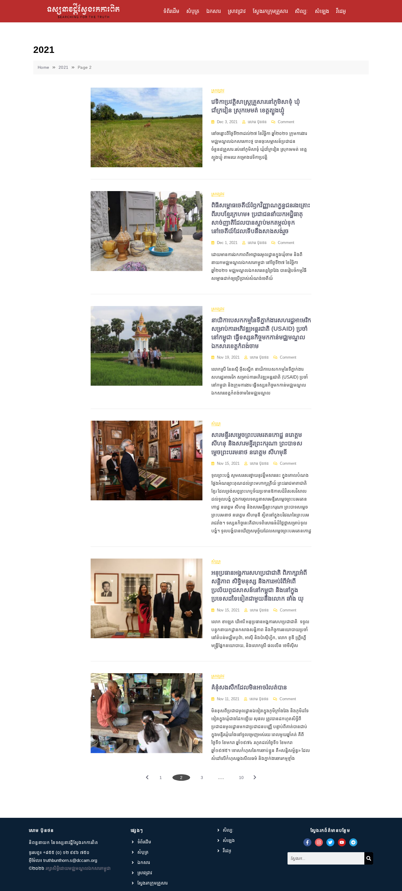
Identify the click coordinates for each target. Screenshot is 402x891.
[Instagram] (319, 842)
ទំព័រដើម (171, 11)
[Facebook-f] (307, 842)
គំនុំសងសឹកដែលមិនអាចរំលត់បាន (249, 687)
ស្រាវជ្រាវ (237, 11)
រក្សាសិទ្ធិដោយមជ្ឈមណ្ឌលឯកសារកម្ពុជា (78, 868)
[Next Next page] (255, 778)
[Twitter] (330, 842)
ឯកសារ (213, 11)
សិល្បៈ (301, 11)
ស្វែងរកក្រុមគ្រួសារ (270, 11)
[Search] (368, 858)
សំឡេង (322, 11)
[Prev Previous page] (147, 778)
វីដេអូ (341, 11)
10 (243, 777)
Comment (286, 121)
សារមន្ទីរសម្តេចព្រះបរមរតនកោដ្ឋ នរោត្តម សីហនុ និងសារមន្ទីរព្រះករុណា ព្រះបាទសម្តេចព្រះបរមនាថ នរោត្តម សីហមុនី (256, 443)
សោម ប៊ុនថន (257, 122)
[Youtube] (342, 842)
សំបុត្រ (192, 11)
